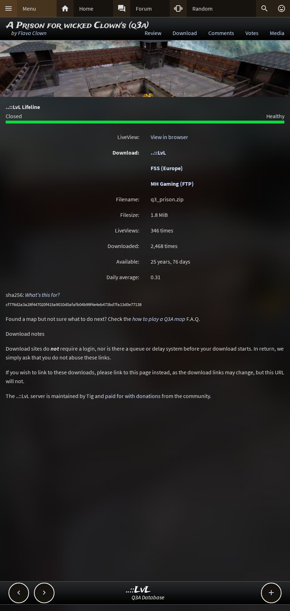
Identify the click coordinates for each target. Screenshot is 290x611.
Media (277, 32)
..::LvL (158, 152)
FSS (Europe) (167, 168)
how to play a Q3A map (158, 318)
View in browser (169, 136)
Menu (29, 8)
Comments (221, 32)
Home (86, 8)
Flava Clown (32, 32)
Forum (144, 8)
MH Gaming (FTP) (172, 183)
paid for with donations (133, 395)
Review (153, 32)
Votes (252, 32)
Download (185, 32)
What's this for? (42, 294)
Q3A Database (148, 597)
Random (202, 8)
